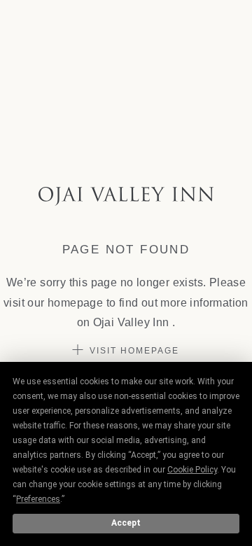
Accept (126, 523)
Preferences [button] (38, 499)
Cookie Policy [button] (192, 470)
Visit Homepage (134, 351)
